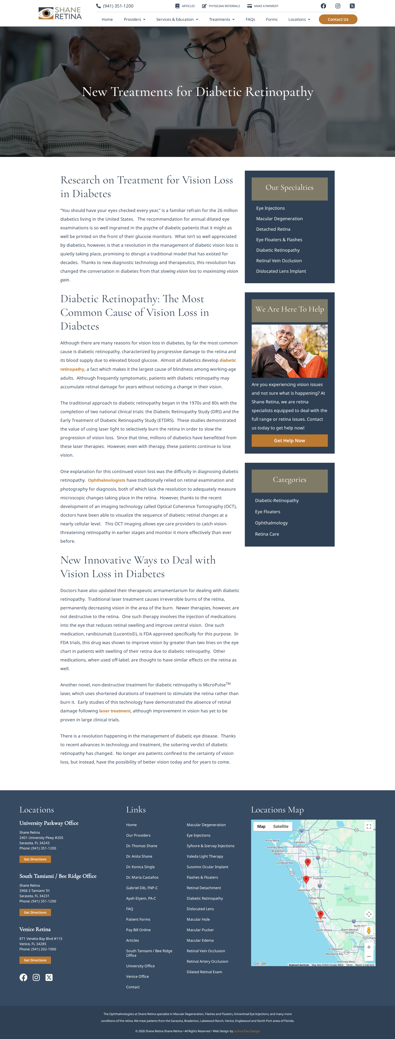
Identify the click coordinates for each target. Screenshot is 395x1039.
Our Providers (138, 835)
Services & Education (175, 19)
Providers (132, 19)
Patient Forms (138, 919)
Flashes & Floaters (202, 877)
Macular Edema (200, 940)
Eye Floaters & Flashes (279, 240)
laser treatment (115, 711)
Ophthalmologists (106, 480)
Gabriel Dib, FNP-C (142, 887)
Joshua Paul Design (247, 1031)
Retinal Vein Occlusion (279, 261)
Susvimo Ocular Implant (207, 866)
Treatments (219, 19)
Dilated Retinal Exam (204, 971)
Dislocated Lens (200, 908)
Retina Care (267, 534)
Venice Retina (35, 929)
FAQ (129, 908)
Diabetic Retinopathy (278, 250)
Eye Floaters (267, 512)
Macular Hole (198, 919)
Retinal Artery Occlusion (207, 961)
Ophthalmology (271, 523)
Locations (297, 19)
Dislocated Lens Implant (281, 271)
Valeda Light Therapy (205, 856)
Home (107, 19)
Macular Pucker (200, 929)
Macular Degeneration (279, 219)
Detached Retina (273, 229)
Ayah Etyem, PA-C (141, 898)
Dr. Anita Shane (139, 856)
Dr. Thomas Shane (141, 845)
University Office (140, 965)
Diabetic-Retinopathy (277, 500)
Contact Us (338, 19)
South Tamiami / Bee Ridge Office (57, 875)
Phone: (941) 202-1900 (37, 949)
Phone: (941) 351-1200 (37, 848)
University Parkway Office (48, 823)
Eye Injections (270, 208)
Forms (272, 19)
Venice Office (137, 976)
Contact (133, 986)
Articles (132, 940)
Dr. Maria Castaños (142, 877)
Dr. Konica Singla (140, 866)
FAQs (250, 19)
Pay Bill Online (138, 929)
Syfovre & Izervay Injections (211, 845)
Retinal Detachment (204, 887)
